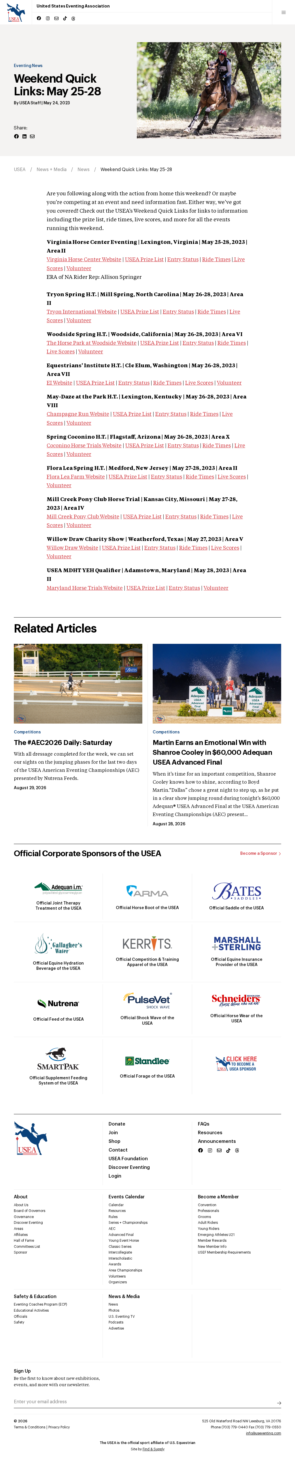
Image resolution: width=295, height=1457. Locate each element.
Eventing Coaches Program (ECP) (40, 1304)
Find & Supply (153, 1449)
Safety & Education (35, 1296)
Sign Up (22, 1371)
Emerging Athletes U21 (216, 1235)
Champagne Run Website (78, 414)
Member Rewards (212, 1240)
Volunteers (117, 1276)
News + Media (52, 169)
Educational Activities (31, 1310)
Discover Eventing (129, 1167)
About (21, 1197)
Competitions (27, 732)
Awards (115, 1264)
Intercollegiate (120, 1252)
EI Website (59, 383)
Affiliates (21, 1235)
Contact (118, 1150)
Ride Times (216, 259)
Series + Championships (128, 1222)
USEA (20, 169)
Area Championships (125, 1270)
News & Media (124, 1296)
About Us (21, 1205)
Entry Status (182, 259)
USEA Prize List (144, 259)
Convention (207, 1205)
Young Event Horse (124, 1240)
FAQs (203, 1124)
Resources (210, 1132)
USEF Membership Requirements (224, 1252)
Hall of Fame (24, 1240)
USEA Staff (30, 103)
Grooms (204, 1217)
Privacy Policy (59, 1427)
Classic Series (120, 1246)
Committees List (27, 1246)
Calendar (116, 1205)
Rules (113, 1217)
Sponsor (20, 1252)
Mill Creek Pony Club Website (83, 517)
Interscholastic (120, 1258)
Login (115, 1176)
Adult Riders (208, 1222)
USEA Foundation (128, 1158)
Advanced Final (121, 1235)
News (83, 169)
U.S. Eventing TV (122, 1316)
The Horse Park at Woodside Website (92, 343)
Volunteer (79, 268)
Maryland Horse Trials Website (85, 588)
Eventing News (28, 66)
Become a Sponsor (258, 854)
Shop (114, 1141)
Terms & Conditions (29, 1427)
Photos (114, 1310)
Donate (117, 1124)
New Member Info (212, 1246)
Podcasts (116, 1322)
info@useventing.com (263, 1433)
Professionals (208, 1211)
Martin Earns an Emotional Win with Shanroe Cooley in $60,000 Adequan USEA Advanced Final (212, 752)
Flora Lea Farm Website (76, 477)
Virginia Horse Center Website (84, 259)
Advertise (116, 1328)
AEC (112, 1228)
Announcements (217, 1141)
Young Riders (208, 1228)
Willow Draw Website (72, 548)
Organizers (118, 1282)
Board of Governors (29, 1211)
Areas (18, 1228)
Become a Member (218, 1197)
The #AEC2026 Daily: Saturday (63, 742)
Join (113, 1132)
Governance (24, 1217)
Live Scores (61, 352)
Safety (19, 1322)
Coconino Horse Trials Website (84, 445)
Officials (20, 1316)
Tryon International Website (82, 312)
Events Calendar (126, 1197)
